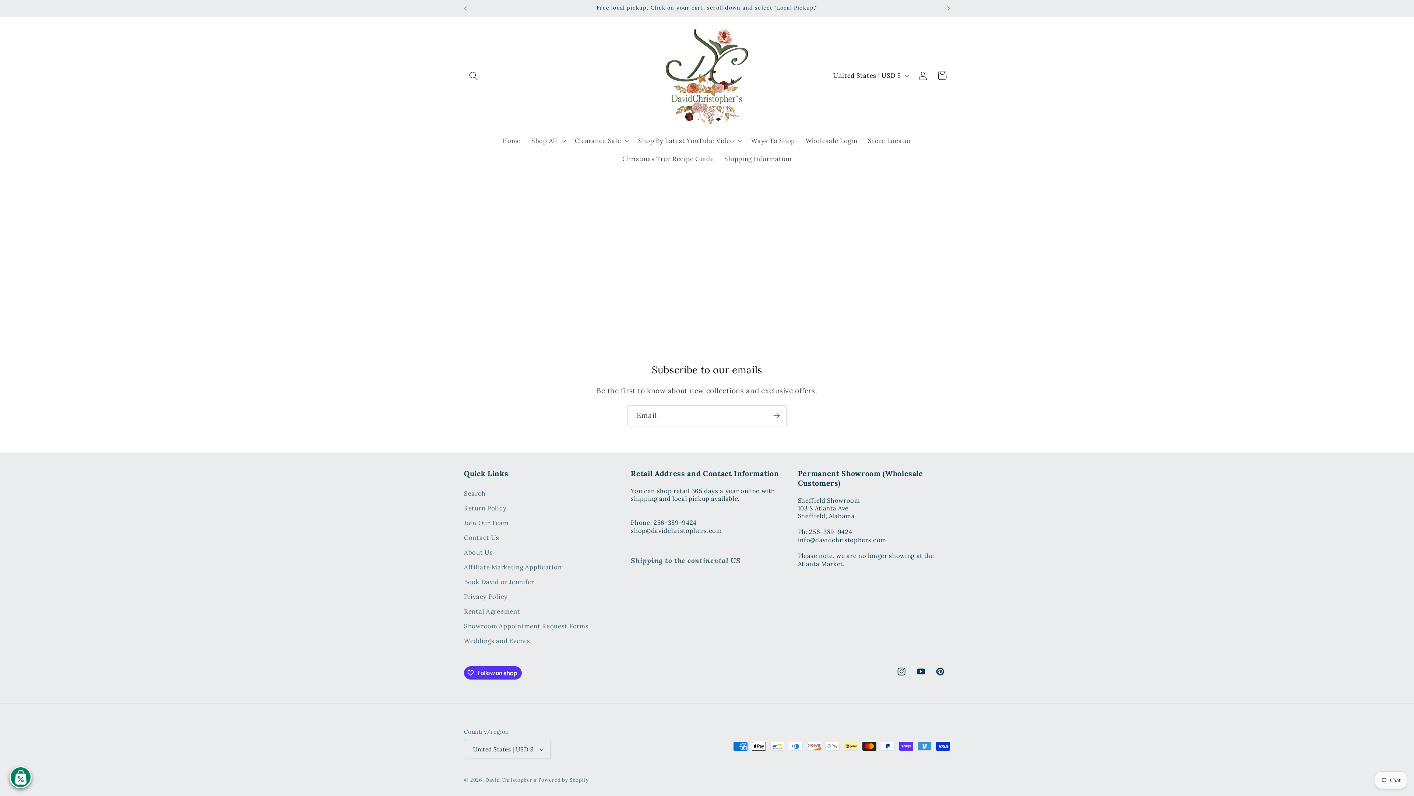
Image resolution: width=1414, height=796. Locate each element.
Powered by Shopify (563, 780)
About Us (478, 552)
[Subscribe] (776, 415)
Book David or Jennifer (499, 582)
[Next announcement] (948, 8)
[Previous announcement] (465, 8)
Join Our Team (486, 523)
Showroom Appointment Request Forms (526, 626)
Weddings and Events (497, 641)
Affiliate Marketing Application (513, 567)
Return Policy (485, 508)
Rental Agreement (492, 611)
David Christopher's (511, 780)
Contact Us (481, 538)
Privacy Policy (486, 597)
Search (474, 493)
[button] (473, 75)
